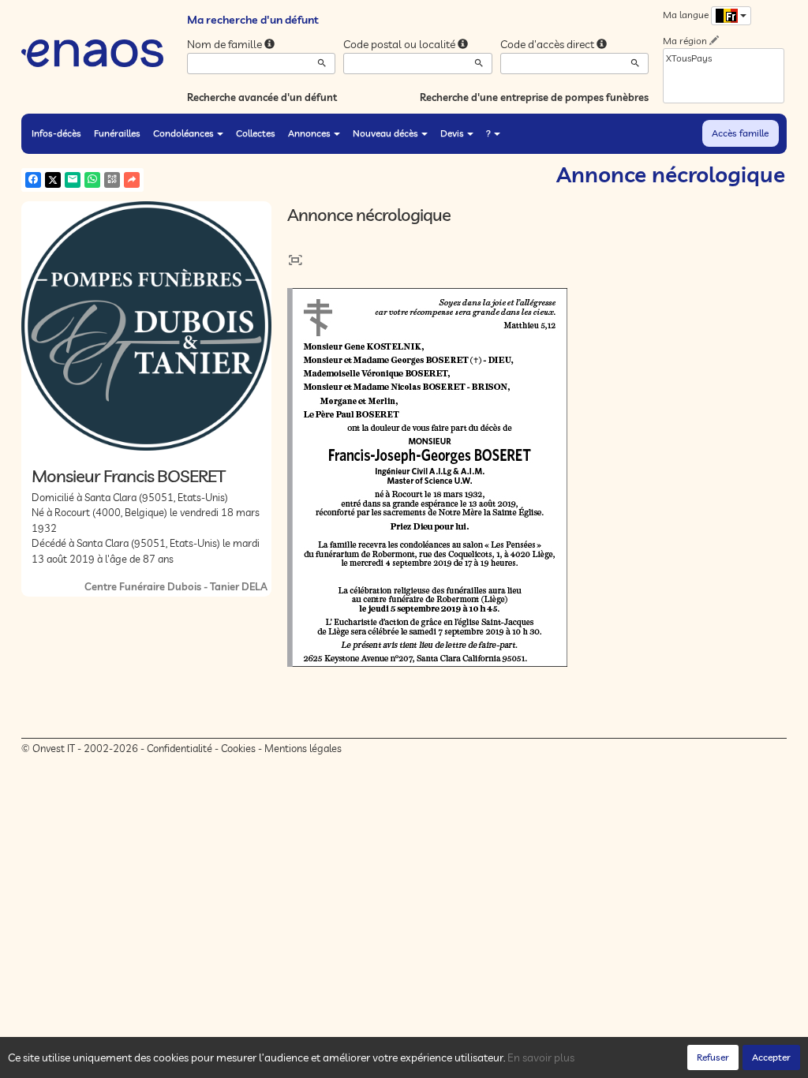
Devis (452, 133)
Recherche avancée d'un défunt (262, 97)
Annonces (309, 133)
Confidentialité (179, 748)
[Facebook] (33, 180)
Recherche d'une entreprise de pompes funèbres (534, 97)
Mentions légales (303, 748)
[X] (53, 180)
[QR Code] (112, 180)
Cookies (238, 748)
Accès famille (740, 133)
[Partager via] (132, 180)
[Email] (72, 180)
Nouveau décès (385, 133)
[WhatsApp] (92, 180)
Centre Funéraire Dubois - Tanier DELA (175, 586)
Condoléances (183, 133)
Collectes (255, 133)
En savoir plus (540, 1057)
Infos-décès (56, 133)
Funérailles (117, 133)
